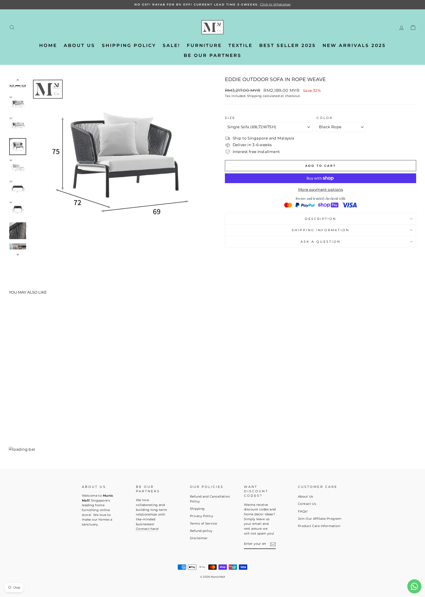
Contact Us (307, 504)
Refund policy (201, 531)
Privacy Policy (201, 516)
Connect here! (147, 529)
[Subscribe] (273, 544)
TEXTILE (240, 45)
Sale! (171, 45)
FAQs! (303, 511)
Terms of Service (203, 523)
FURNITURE (204, 45)
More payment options (320, 189)
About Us (305, 496)
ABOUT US (79, 45)
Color (324, 118)
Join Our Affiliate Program (319, 519)
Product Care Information (319, 526)
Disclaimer (199, 538)
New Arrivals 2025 (354, 45)
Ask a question (320, 241)
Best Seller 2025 (287, 45)
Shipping (254, 96)
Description (320, 219)
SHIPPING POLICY (129, 45)
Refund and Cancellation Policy (210, 498)
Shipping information (320, 230)
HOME (48, 45)
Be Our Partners (212, 55)
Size (230, 118)
